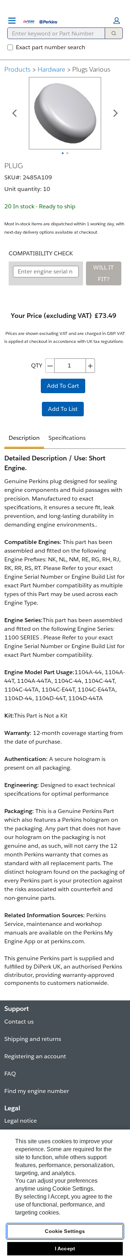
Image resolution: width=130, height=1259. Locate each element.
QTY (36, 365)
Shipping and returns (32, 1039)
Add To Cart (63, 386)
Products (17, 69)
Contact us (19, 1021)
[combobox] (53, 33)
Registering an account (35, 1056)
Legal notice (20, 1120)
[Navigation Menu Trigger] (12, 20)
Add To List (63, 409)
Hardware (51, 69)
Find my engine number (36, 1091)
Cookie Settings (65, 1231)
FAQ (10, 1073)
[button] (116, 20)
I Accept (65, 1248)
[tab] (24, 438)
